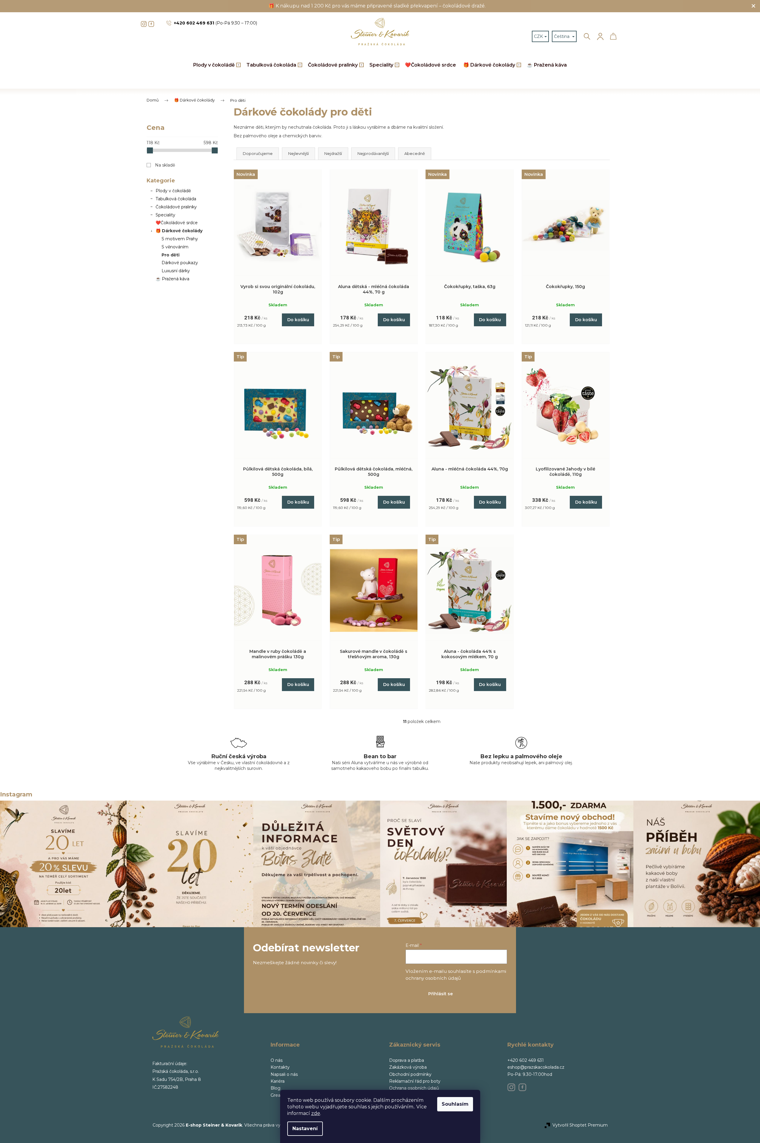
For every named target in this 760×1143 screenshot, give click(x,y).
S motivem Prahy (180, 238)
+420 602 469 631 (525, 1060)
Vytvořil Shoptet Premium (580, 1125)
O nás (276, 1060)
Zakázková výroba (408, 1067)
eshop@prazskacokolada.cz (535, 1067)
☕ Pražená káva (172, 278)
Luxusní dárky (176, 270)
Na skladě (165, 165)
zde (315, 1113)
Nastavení (305, 1128)
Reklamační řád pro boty (414, 1081)
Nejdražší (333, 153)
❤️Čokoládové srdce (177, 222)
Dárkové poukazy (180, 262)
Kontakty (280, 1067)
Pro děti (170, 255)
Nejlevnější (298, 153)
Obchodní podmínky (410, 1074)
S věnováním (175, 247)
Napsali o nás (284, 1074)
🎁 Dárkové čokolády (179, 230)
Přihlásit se (440, 993)
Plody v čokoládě (173, 190)
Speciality (165, 215)
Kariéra (278, 1081)
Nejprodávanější (373, 153)
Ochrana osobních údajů (414, 1088)
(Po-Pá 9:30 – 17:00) (215, 23)
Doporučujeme (258, 153)
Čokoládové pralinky (176, 207)
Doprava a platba (406, 1060)
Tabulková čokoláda (176, 198)
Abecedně (414, 153)
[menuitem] (216, 65)
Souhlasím (455, 1104)
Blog (275, 1088)
